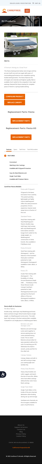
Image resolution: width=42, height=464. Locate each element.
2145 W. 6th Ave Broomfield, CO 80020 (21, 442)
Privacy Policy (21, 434)
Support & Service (21, 427)
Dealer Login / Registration (20, 3)
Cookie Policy (21, 436)
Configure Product (15, 96)
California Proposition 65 (21, 447)
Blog (21, 431)
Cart (37, 3)
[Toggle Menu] (27, 10)
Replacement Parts (21, 121)
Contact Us (21, 429)
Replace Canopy (15, 102)
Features (9, 149)
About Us (21, 425)
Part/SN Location (32, 149)
